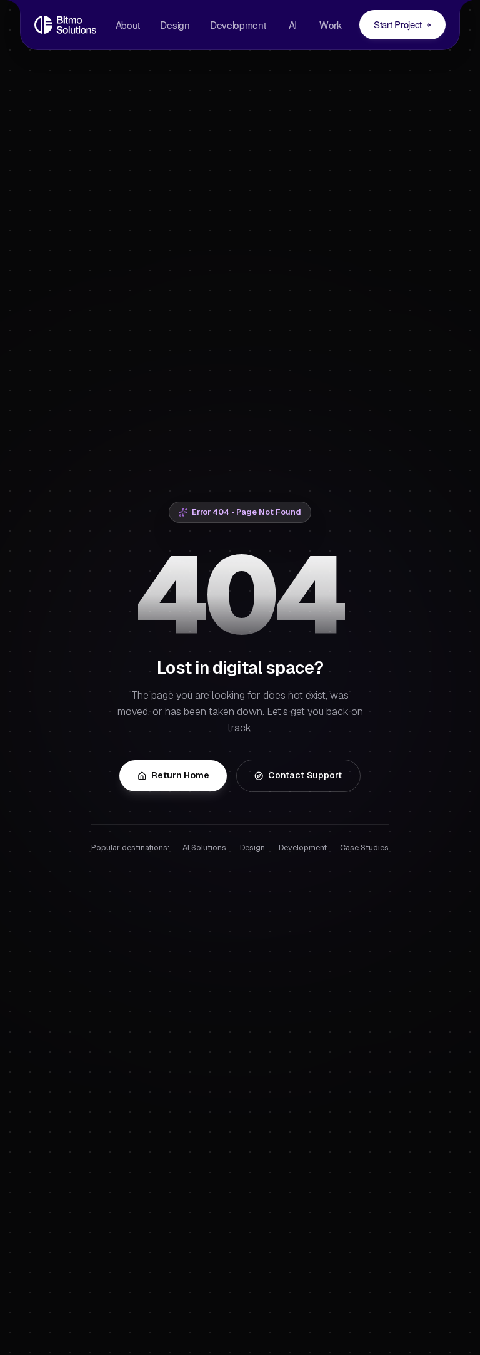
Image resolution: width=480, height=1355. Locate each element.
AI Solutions (204, 847)
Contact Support (305, 775)
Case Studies (364, 847)
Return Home (180, 775)
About (128, 24)
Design (174, 24)
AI (293, 24)
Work (330, 24)
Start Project (398, 24)
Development (238, 24)
